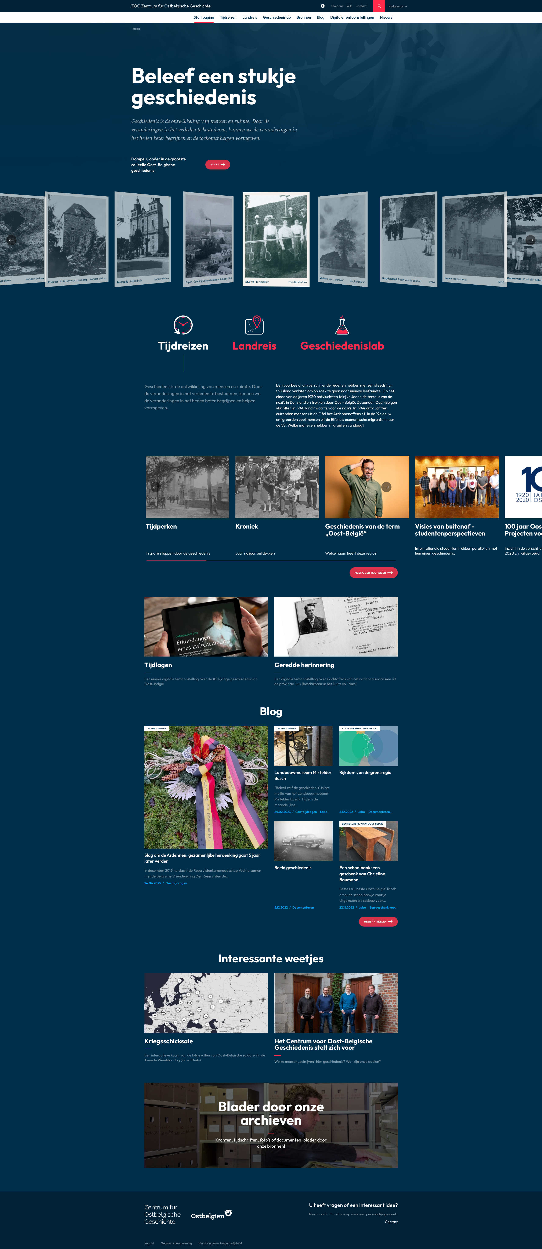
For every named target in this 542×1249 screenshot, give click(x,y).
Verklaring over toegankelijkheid (220, 1243)
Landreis (249, 17)
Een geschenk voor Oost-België (362, 823)
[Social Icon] (323, 6)
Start (214, 164)
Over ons (337, 6)
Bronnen (304, 17)
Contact (361, 6)
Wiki (349, 6)
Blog (320, 17)
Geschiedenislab (277, 17)
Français (394, 16)
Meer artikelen (375, 921)
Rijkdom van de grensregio (359, 728)
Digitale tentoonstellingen (352, 17)
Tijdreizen (228, 17)
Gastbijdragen (156, 728)
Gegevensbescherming (176, 1243)
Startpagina (204, 17)
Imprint (149, 1243)
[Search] (379, 6)
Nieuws (386, 17)
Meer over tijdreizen (370, 572)
